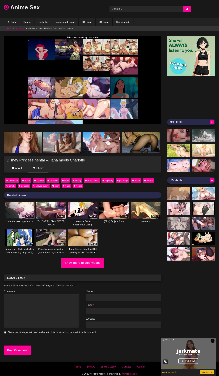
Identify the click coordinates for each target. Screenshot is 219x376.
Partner (140, 366)
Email (90, 305)
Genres (27, 22)
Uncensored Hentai (65, 22)
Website (90, 318)
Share (39, 168)
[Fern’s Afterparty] (178, 193)
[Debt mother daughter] (203, 165)
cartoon (40, 180)
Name (90, 291)
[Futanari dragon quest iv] (203, 238)
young (79, 186)
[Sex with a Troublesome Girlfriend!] (178, 208)
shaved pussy (42, 186)
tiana (67, 186)
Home (13, 22)
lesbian (150, 180)
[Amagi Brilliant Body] (178, 150)
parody (12, 186)
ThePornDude (123, 22)
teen (57, 186)
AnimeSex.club (129, 373)
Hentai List (43, 22)
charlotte (54, 180)
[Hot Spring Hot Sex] (203, 135)
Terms (77, 366)
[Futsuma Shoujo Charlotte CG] (203, 223)
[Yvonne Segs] (178, 254)
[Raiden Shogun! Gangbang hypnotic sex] (178, 223)
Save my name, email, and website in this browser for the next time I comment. (52, 332)
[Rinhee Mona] (203, 254)
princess (25, 186)
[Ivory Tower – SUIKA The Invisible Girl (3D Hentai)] (203, 150)
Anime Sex (24, 7)
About (18, 168)
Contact (126, 366)
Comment (9, 291)
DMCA (91, 366)
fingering (109, 180)
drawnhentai (93, 180)
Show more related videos (83, 262)
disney (78, 180)
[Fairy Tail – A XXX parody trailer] (178, 165)
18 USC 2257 (108, 366)
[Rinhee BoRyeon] (203, 193)
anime (27, 180)
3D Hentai (104, 22)
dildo (66, 180)
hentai (137, 180)
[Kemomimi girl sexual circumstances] (203, 208)
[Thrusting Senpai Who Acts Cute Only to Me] (178, 238)
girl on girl (123, 180)
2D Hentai (87, 22)
